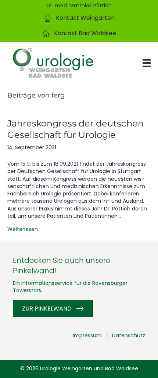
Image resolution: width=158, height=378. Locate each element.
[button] (79, 18)
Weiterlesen (22, 229)
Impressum (87, 335)
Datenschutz (128, 335)
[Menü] (141, 63)
